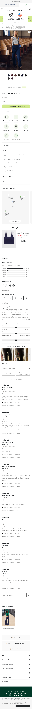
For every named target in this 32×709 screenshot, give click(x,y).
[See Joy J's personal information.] (6, 416)
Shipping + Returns (8, 176)
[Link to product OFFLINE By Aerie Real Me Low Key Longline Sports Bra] (9, 239)
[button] (26, 703)
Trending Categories (7, 668)
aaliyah (4, 444)
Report (18, 405)
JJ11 (3, 497)
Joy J (3, 417)
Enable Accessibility (16, 1)
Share (6, 182)
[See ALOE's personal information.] (6, 389)
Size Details (4, 97)
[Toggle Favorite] (14, 232)
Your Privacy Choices (21, 703)
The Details (6, 145)
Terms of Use (19, 28)
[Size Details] (4, 166)
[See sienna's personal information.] (7, 468)
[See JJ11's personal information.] (6, 497)
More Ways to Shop (7, 664)
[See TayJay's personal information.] (7, 573)
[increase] (29, 101)
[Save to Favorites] (29, 32)
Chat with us (10, 170)
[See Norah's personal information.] (7, 547)
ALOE (3, 389)
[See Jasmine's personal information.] (8, 521)
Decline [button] (9, 706)
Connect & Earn (6, 660)
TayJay (4, 573)
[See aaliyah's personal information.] (7, 444)
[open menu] (2, 8)
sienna (4, 468)
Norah (4, 547)
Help (3, 655)
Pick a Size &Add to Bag (23, 241)
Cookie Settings (11, 703)
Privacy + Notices (6, 677)
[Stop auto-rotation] (30, 20)
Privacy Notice (18, 702)
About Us (4, 673)
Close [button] (23, 706)
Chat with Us (17, 638)
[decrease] (25, 101)
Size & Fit (5, 150)
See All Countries (16, 22)
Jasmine (4, 522)
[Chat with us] (4, 170)
